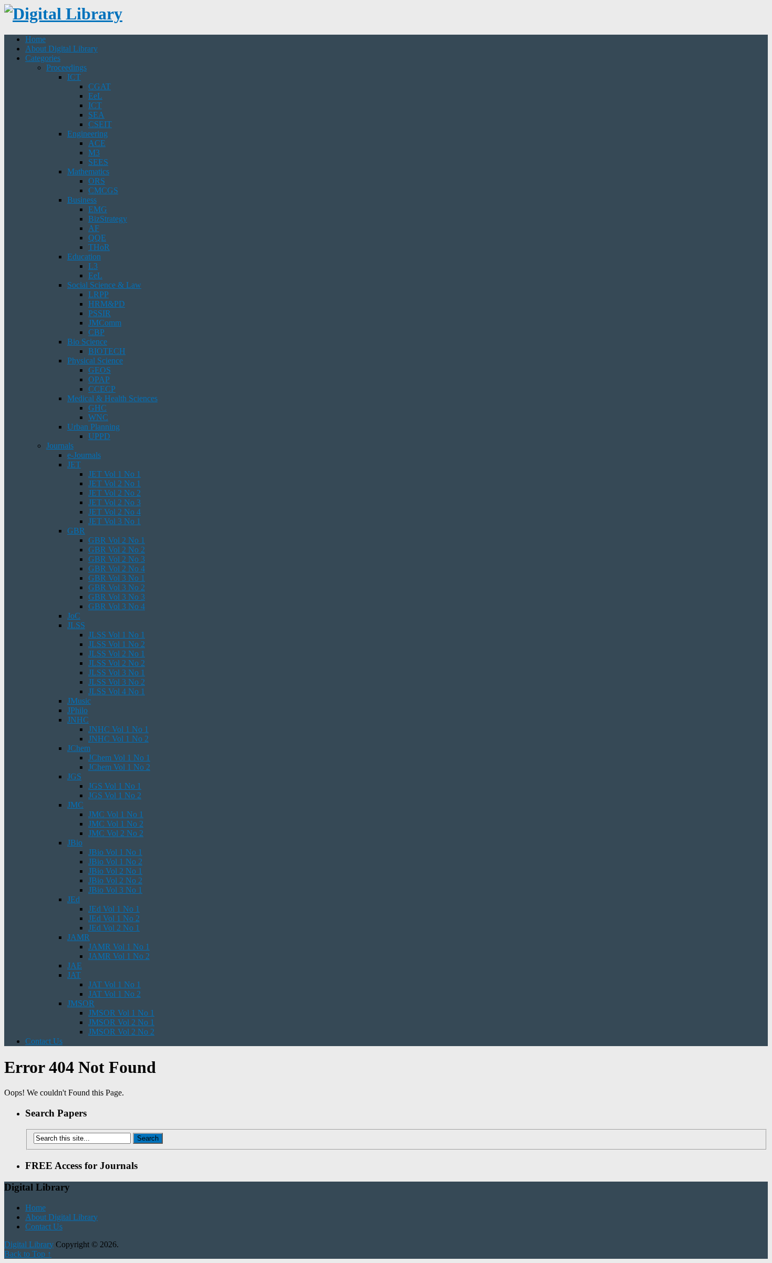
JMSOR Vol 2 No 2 (121, 1031)
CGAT (99, 86)
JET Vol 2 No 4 (114, 511)
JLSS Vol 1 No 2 (116, 644)
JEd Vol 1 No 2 (114, 918)
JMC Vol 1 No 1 (115, 814)
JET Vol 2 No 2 (114, 492)
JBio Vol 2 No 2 (115, 880)
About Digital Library (61, 48)
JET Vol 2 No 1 (114, 483)
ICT (74, 76)
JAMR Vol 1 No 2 (119, 956)
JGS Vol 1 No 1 (114, 785)
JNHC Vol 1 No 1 (118, 729)
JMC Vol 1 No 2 (115, 823)
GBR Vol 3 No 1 (116, 577)
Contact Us (43, 1041)
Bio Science (87, 341)
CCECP (102, 388)
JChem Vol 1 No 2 (119, 767)
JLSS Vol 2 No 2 (116, 663)
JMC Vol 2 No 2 (115, 833)
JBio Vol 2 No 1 (115, 871)
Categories (42, 58)
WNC (98, 417)
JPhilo (77, 710)
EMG (97, 209)
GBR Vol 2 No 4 (116, 568)
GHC (97, 407)
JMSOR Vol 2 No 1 (121, 1022)
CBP (96, 332)
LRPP (98, 294)
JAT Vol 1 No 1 (114, 984)
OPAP (99, 379)
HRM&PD (106, 303)
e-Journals (84, 455)
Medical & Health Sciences (112, 398)
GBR (76, 530)
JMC (75, 804)
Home (35, 39)
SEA (96, 114)
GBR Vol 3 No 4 (116, 606)
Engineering (87, 133)
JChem (78, 748)
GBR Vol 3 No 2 (116, 587)
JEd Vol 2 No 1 (114, 927)
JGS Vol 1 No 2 (114, 795)
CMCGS (103, 190)
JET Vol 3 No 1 (114, 521)
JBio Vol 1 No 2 (115, 861)
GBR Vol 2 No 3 (116, 559)
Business (82, 199)
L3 (93, 266)
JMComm (104, 322)
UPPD (99, 436)
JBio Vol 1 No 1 (115, 852)
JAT (74, 974)
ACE (97, 143)
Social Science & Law (104, 284)
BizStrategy (107, 218)
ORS (96, 180)
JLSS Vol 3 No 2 (116, 681)
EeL (95, 95)
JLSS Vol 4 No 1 (116, 691)
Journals (60, 445)
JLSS (76, 625)
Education (84, 256)
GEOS (99, 370)
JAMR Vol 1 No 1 (119, 946)
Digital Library (29, 1244)
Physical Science (95, 360)
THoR (99, 247)
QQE (97, 237)
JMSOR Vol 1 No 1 (121, 1012)
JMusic (79, 700)
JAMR (78, 937)
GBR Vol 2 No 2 (116, 549)
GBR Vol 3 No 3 (116, 596)
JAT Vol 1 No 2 (114, 993)
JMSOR (81, 1003)
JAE (74, 965)
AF (93, 228)
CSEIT (100, 124)
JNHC (78, 719)
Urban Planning (93, 426)
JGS (74, 776)
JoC (73, 615)
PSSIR (99, 313)
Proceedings (66, 67)
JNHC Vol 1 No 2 (118, 738)
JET (74, 464)
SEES (98, 162)
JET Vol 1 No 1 (114, 473)
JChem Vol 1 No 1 (119, 757)
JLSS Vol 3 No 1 (116, 672)
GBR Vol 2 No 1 (116, 540)
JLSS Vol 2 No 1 (116, 653)
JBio (74, 842)
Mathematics (88, 171)
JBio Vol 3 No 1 (115, 889)
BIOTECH (107, 351)
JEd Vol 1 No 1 (114, 908)
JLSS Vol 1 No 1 (116, 634)
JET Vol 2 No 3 (114, 502)
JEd (73, 899)
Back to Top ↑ (27, 1253)
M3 (94, 152)
